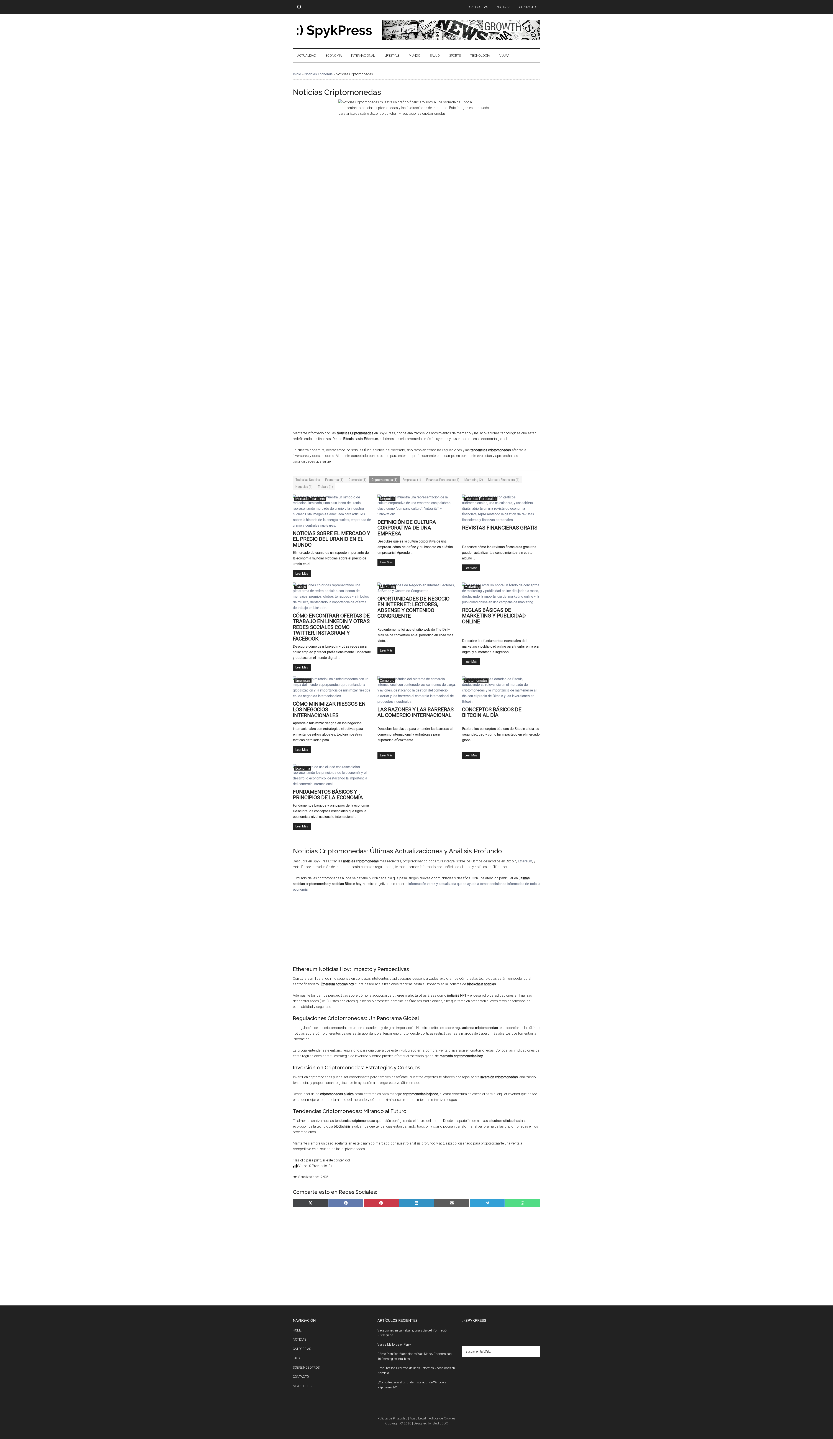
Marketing (387, 587)
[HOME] (299, 7)
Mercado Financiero (310, 499)
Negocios (387, 499)
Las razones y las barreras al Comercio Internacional (415, 712)
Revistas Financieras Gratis (499, 528)
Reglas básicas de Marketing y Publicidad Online (494, 615)
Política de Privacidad (392, 1418)
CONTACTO (301, 1376)
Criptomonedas (476, 680)
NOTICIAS (299, 1339)
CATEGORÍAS (302, 1349)
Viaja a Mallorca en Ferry (394, 1344)
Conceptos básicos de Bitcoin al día (491, 712)
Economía (302, 768)
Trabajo (300, 587)
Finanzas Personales (480, 499)
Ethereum (525, 861)
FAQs (296, 1358)
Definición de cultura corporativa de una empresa (406, 527)
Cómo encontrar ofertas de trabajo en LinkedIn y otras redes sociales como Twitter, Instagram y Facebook (331, 627)
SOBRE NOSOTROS (306, 1367)
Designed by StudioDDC (431, 1423)
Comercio (387, 680)
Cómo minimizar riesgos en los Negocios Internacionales (329, 709)
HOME (297, 1330)
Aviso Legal (418, 1418)
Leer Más (301, 573)
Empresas (303, 680)
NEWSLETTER (302, 1386)
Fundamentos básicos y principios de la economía (328, 795)
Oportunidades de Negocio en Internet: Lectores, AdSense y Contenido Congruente (413, 607)
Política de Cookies (441, 1418)
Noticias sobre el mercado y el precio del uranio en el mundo (331, 539)
